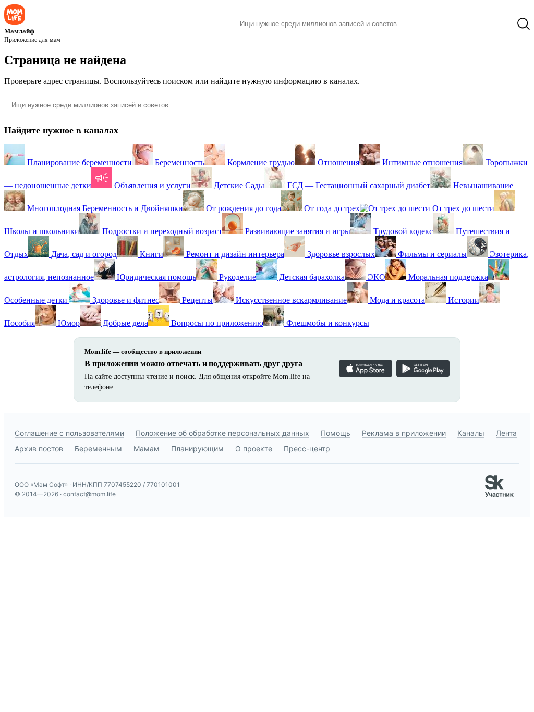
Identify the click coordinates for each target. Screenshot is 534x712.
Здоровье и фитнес (124, 300)
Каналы (470, 432)
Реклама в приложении (404, 432)
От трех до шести (462, 208)
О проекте (253, 448)
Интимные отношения (421, 162)
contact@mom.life (89, 494)
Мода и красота (396, 300)
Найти (420, 24)
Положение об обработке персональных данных (222, 432)
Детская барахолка (311, 277)
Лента (506, 432)
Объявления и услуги (151, 185)
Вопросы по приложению (216, 322)
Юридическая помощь (155, 277)
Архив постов (39, 448)
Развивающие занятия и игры (296, 231)
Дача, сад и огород (83, 254)
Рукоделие (236, 277)
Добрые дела (124, 322)
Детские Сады (238, 185)
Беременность (178, 162)
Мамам (147, 448)
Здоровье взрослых (340, 254)
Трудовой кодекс (402, 231)
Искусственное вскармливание (290, 300)
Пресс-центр (307, 448)
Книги (150, 254)
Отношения (337, 162)
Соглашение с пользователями (69, 432)
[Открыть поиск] (523, 24)
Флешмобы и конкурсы (326, 322)
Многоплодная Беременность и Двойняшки (104, 208)
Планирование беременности (78, 162)
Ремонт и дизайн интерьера (234, 254)
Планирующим (197, 448)
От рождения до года (242, 208)
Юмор (68, 322)
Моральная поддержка (447, 277)
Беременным (98, 448)
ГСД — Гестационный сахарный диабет (357, 185)
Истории (462, 300)
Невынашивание (482, 185)
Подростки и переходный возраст (161, 231)
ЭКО (375, 277)
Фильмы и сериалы (431, 254)
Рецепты (196, 300)
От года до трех (331, 208)
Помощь (335, 432)
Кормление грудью (260, 162)
